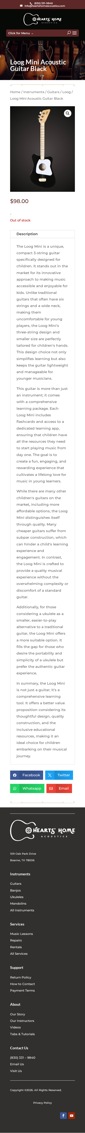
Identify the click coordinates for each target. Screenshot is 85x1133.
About (15, 1004)
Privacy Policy (42, 1102)
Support (16, 967)
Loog (66, 92)
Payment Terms (22, 990)
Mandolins (18, 903)
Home (15, 92)
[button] (67, 113)
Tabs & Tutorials (22, 1034)
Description (27, 234)
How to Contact (22, 984)
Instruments (33, 92)
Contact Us (19, 1048)
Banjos (15, 890)
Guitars (53, 92)
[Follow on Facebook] (63, 1115)
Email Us (17, 1064)
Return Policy (20, 977)
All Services (19, 954)
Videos (15, 1027)
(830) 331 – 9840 (22, 1058)
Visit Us (16, 1071)
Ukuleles (17, 897)
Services (17, 924)
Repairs (16, 940)
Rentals (16, 947)
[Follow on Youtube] (71, 1115)
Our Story (17, 1014)
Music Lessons (21, 934)
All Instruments (22, 910)
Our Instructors (22, 1021)
